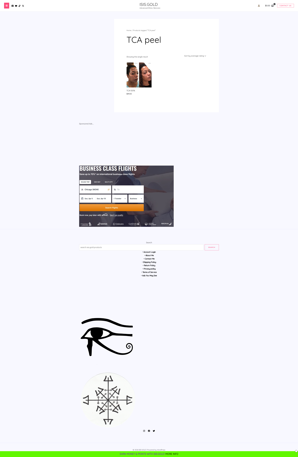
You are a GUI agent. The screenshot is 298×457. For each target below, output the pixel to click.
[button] (285, 5)
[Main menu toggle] (6, 6)
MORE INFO (171, 453)
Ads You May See (149, 275)
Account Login (150, 252)
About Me (150, 255)
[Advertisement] (149, 298)
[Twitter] (154, 431)
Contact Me (150, 259)
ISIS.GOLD (149, 4)
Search (149, 242)
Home (129, 30)
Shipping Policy (149, 262)
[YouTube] (16, 6)
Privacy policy (150, 269)
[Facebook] (13, 6)
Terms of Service (150, 272)
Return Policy (149, 265)
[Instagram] (144, 431)
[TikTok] (20, 6)
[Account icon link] (259, 6)
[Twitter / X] (23, 6)
